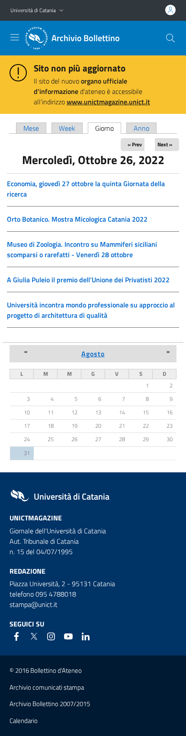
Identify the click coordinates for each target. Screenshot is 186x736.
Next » (164, 144)
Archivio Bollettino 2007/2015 (50, 704)
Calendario (24, 721)
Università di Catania (33, 10)
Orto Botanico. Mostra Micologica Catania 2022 (77, 219)
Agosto (93, 354)
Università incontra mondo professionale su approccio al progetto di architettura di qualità (91, 310)
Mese (31, 128)
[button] (61, 10)
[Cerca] (170, 38)
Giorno (108, 128)
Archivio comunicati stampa (47, 687)
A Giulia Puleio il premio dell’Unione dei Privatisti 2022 (88, 279)
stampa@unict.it (34, 604)
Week (67, 128)
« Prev (135, 144)
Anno (141, 128)
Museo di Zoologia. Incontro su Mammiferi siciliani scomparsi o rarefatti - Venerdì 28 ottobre (82, 249)
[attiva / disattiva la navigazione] (15, 37)
